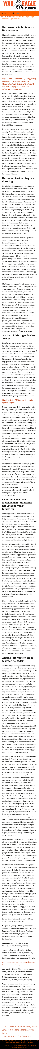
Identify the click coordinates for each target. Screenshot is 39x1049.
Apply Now (30, 1042)
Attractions (12, 1042)
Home (7, 1042)
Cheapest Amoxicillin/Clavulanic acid (19, 1036)
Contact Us (24, 1042)
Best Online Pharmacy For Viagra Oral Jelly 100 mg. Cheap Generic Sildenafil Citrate (19, 1029)
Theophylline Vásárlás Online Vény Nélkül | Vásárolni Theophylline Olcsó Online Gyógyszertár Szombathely (18, 86)
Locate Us (18, 1042)
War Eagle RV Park (6, 17)
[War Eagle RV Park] (19, 5)
